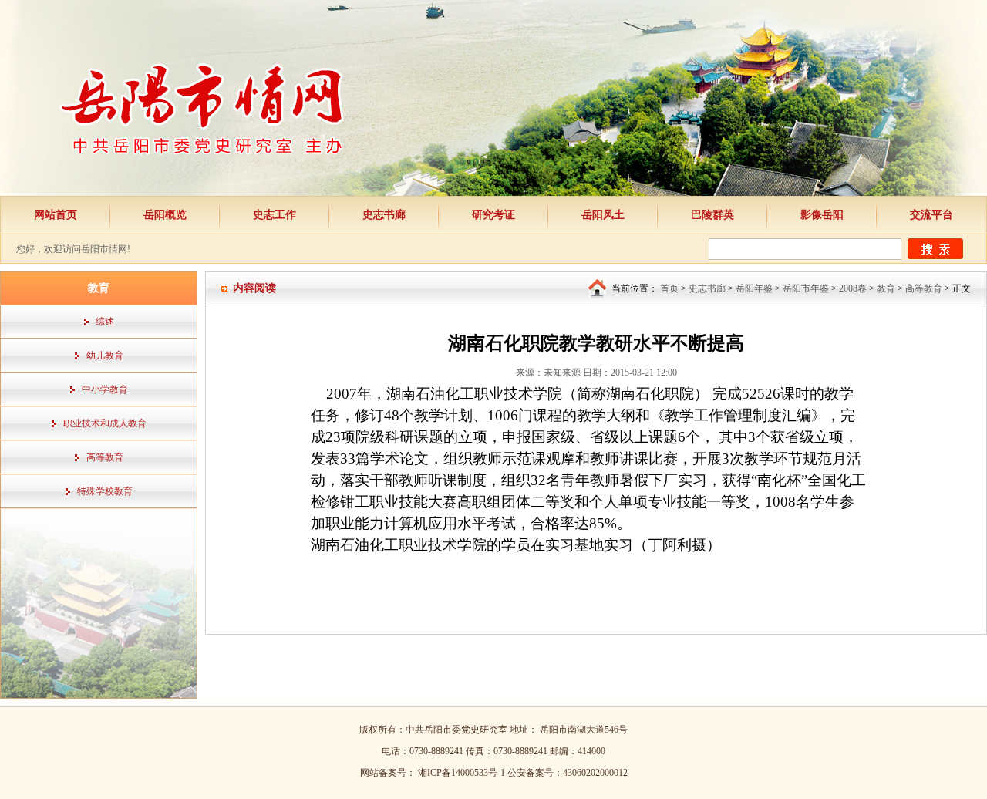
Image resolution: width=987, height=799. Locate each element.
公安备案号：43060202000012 (567, 772)
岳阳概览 (165, 215)
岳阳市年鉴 (806, 288)
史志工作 (274, 215)
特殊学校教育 (105, 491)
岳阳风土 (603, 215)
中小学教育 (105, 389)
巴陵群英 (712, 215)
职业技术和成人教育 (105, 423)
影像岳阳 (822, 215)
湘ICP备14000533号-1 (462, 772)
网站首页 (55, 215)
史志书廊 (384, 215)
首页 (669, 288)
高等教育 (104, 457)
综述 (105, 321)
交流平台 (931, 215)
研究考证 (493, 215)
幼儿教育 (104, 355)
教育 (886, 288)
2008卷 (853, 288)
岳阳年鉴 (754, 288)
